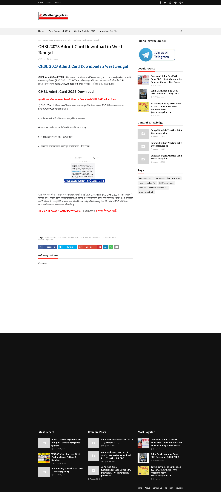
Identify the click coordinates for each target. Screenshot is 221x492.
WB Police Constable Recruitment (153, 188)
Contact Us (157, 488)
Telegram (169, 488)
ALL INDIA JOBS (145, 178)
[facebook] (160, 2)
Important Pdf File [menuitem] (108, 31)
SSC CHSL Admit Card (68, 237)
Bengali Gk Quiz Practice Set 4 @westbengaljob (166, 132)
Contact (57, 3)
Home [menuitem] (41, 31)
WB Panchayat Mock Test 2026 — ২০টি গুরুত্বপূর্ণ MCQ (67, 470)
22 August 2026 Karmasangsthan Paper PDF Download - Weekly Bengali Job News (116, 471)
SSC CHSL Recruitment (90, 237)
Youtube (179, 488)
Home (40, 3)
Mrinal (43, 59)
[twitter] (165, 2)
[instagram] (170, 2)
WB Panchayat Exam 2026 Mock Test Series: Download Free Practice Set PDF (116, 455)
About (48, 3)
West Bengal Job (50, 40)
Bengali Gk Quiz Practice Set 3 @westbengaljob (166, 144)
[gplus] (181, 2)
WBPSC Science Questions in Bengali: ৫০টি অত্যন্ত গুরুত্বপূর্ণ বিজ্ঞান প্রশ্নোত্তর (66, 442)
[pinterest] (175, 2)
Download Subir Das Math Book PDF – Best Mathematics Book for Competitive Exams (166, 79)
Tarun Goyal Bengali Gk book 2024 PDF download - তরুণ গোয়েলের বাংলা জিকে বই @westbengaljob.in (166, 108)
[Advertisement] (60, 382)
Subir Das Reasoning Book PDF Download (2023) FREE (165, 92)
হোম (39, 40)
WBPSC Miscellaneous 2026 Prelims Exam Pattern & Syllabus (65, 457)
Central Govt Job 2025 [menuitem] (84, 31)
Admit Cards (51, 237)
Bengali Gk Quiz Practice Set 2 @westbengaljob (166, 157)
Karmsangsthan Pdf (147, 183)
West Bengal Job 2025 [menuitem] (59, 31)
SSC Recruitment (108, 237)
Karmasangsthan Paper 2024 (168, 178)
